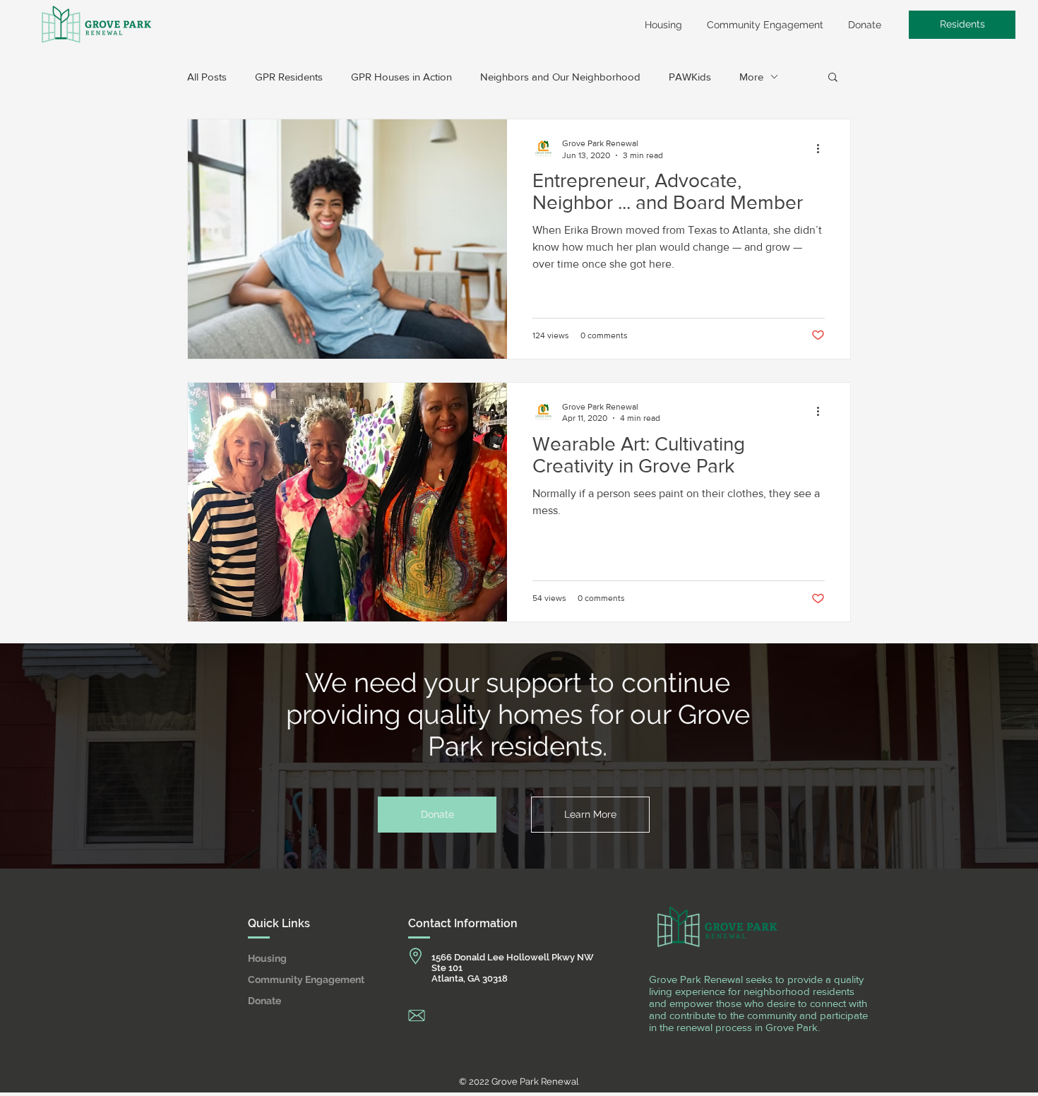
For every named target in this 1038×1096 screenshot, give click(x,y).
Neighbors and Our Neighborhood (560, 77)
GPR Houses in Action (401, 77)
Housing (267, 958)
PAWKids (690, 77)
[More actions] (822, 148)
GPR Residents (289, 77)
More (751, 77)
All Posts (207, 77)
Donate (264, 1000)
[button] (833, 78)
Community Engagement (300, 979)
